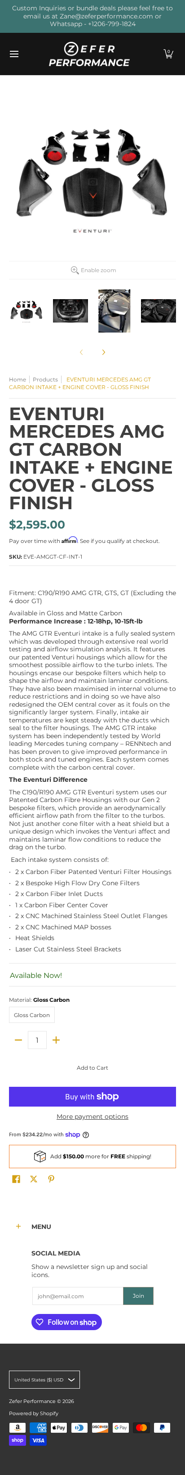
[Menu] (13, 54)
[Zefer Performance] (89, 54)
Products (45, 379)
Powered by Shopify (33, 1414)
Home (17, 379)
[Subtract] (18, 1040)
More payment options (92, 1117)
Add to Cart (92, 1067)
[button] (168, 54)
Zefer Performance (32, 1401)
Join (138, 1295)
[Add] (56, 1040)
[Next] (103, 352)
